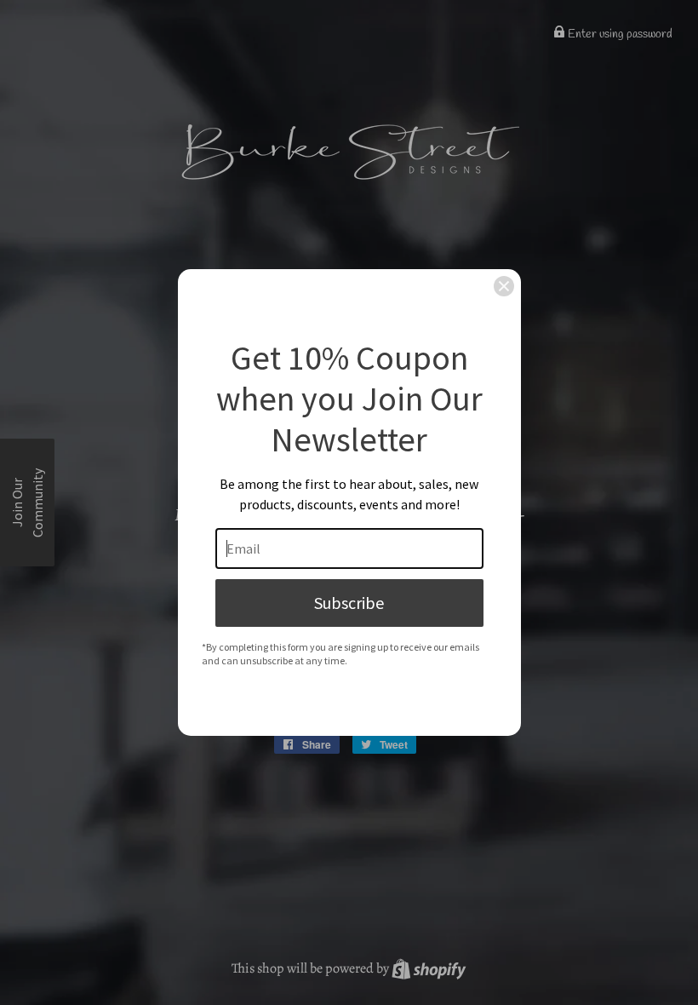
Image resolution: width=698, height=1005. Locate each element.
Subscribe (349, 602)
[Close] (504, 286)
